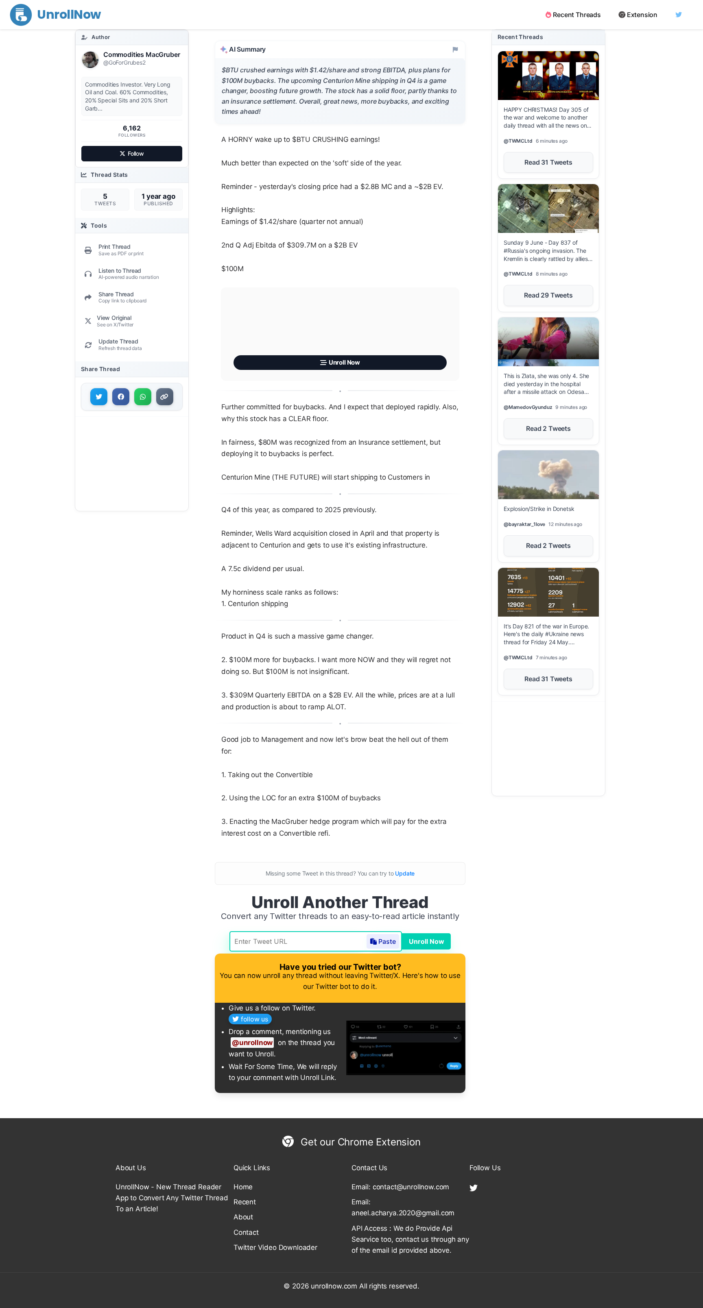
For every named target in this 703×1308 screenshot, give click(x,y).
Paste (387, 941)
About (243, 1217)
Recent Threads (577, 15)
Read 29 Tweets (548, 295)
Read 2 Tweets (548, 428)
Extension (642, 15)
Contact (246, 1232)
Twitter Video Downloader (275, 1247)
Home (243, 1187)
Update (405, 873)
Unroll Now (426, 941)
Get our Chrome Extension (359, 1142)
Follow (136, 153)
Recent (245, 1202)
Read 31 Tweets (548, 162)
